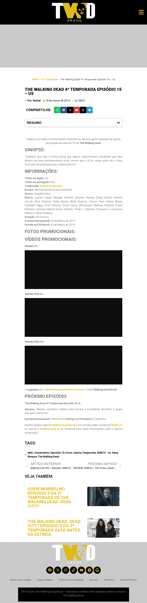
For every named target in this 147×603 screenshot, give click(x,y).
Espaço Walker (45, 579)
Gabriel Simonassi (54, 389)
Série (115, 452)
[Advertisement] (73, 46)
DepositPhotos (128, 579)
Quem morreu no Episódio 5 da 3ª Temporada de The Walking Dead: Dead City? (49, 497)
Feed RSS (109, 579)
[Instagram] (65, 570)
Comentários (42, 452)
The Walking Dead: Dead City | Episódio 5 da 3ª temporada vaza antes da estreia (54, 528)
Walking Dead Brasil (63, 424)
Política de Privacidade (71, 579)
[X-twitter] (57, 570)
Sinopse (32, 456)
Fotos (68, 452)
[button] (57, 110)
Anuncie (93, 579)
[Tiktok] (73, 570)
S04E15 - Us (104, 452)
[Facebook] (49, 570)
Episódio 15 (57, 452)
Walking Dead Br (50, 428)
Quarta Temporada (51, 185)
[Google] (97, 570)
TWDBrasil (116, 424)
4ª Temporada (50, 79)
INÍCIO (35, 79)
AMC (30, 452)
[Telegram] (89, 570)
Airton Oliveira (76, 389)
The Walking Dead (48, 456)
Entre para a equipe (20, 579)
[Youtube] (81, 570)
